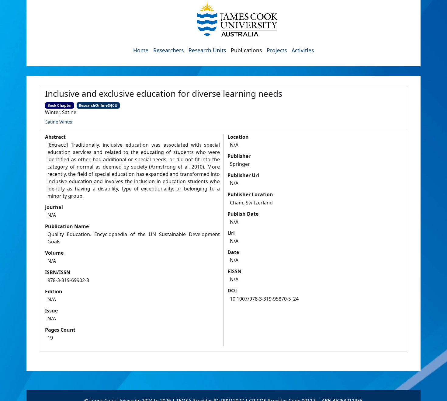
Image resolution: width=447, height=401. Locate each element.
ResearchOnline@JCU (98, 105)
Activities (303, 50)
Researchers (168, 50)
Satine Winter (59, 122)
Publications (246, 50)
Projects (277, 50)
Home (140, 50)
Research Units (207, 50)
